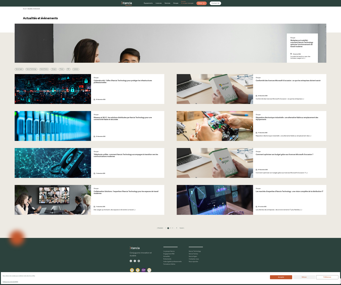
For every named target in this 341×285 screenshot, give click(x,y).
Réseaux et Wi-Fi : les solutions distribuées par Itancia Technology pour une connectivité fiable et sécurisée (123, 119)
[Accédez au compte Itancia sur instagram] (135, 261)
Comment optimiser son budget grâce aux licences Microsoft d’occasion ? (284, 154)
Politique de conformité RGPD (10, 282)
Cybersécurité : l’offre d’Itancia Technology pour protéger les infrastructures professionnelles (123, 82)
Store (200, 3)
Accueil (25, 8)
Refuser (304, 277)
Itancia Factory (44, 69)
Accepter (281, 277)
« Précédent (160, 228)
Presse (61, 69)
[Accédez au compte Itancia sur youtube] (139, 261)
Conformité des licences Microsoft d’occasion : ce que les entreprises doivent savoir (288, 81)
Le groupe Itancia (168, 251)
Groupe (54, 69)
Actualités (166, 256)
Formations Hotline (169, 264)
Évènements (167, 259)
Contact (214, 3)
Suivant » (182, 228)
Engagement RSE (168, 254)
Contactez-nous (194, 259)
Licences (75, 69)
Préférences (327, 277)
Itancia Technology (31, 69)
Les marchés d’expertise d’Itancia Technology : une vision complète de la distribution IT (289, 191)
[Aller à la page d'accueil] (126, 5)
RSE (68, 69)
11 (176, 228)
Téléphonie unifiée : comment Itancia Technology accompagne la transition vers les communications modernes (126, 156)
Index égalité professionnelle (172, 261)
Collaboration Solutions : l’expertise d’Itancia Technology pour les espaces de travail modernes (126, 192)
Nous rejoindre (193, 261)
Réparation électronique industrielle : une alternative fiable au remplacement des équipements (287, 119)
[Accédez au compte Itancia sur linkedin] (131, 261)
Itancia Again (19, 69)
